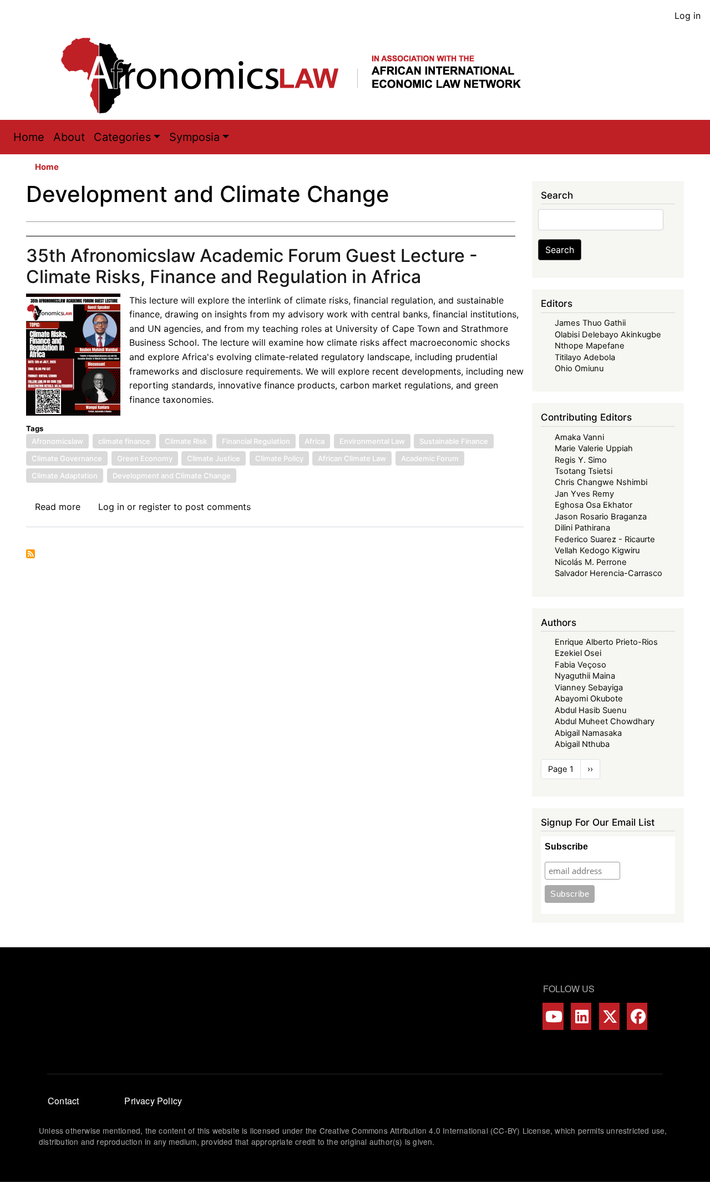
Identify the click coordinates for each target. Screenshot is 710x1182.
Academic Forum (430, 458)
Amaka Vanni (579, 437)
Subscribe (566, 846)
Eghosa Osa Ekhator (593, 505)
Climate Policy (279, 458)
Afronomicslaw (57, 441)
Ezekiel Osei (578, 653)
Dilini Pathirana (582, 528)
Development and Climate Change (172, 475)
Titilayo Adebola (585, 357)
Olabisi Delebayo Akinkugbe (608, 335)
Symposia (194, 137)
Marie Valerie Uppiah (594, 448)
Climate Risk (186, 441)
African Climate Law (352, 458)
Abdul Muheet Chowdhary (605, 721)
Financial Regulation (256, 441)
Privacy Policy (153, 1100)
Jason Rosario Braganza (601, 517)
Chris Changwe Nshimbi (601, 482)
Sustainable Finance (453, 441)
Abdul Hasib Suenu (590, 710)
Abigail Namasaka (588, 733)
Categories (122, 137)
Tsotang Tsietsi (583, 471)
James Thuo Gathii (590, 323)
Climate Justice (213, 458)
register (155, 506)
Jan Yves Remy (584, 494)
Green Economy (145, 458)
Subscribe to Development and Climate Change (30, 553)
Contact (63, 1100)
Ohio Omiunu (579, 368)
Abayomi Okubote (589, 699)
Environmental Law (372, 441)
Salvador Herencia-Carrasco (608, 573)
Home (28, 137)
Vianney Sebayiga (589, 688)
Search (559, 249)
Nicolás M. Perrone (591, 562)
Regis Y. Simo (581, 460)
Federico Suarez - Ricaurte (605, 539)
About (69, 137)
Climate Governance (67, 458)
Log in (687, 15)
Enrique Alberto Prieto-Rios (606, 642)
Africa (314, 441)
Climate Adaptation (65, 475)
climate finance (124, 441)
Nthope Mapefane (590, 346)
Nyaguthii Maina (585, 676)
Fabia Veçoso (580, 665)
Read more (57, 506)
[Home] (302, 75)
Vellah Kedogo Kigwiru (597, 550)
